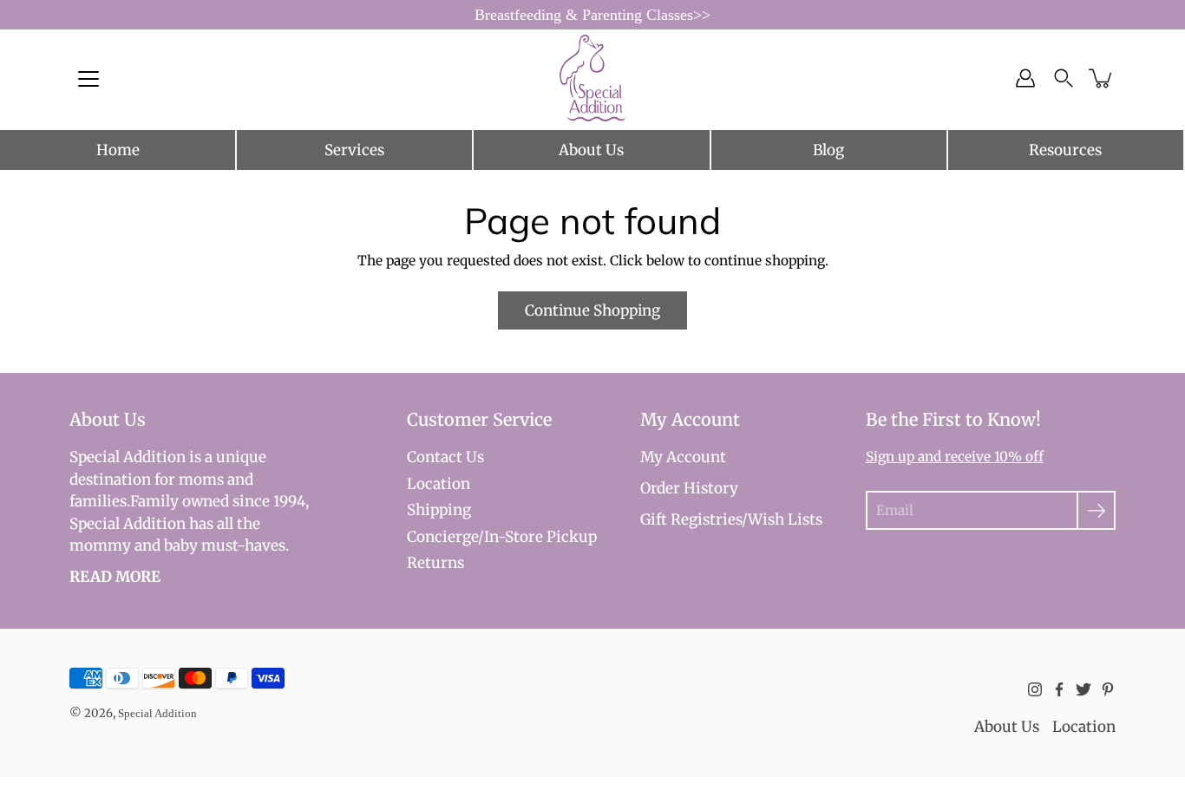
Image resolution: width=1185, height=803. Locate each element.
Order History (689, 488)
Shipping (439, 509)
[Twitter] (1083, 689)
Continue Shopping (592, 310)
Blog (828, 150)
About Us (591, 150)
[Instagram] (1035, 689)
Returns (435, 562)
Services (354, 150)
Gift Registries (691, 519)
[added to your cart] (1102, 78)
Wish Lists (785, 519)
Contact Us (445, 457)
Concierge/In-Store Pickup (502, 536)
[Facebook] (1059, 689)
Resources (1065, 150)
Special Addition (157, 713)
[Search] (1063, 78)
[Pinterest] (1108, 689)
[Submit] (1096, 510)
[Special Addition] (592, 78)
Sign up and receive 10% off (955, 456)
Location (438, 483)
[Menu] (88, 79)
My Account (683, 457)
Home (118, 150)
